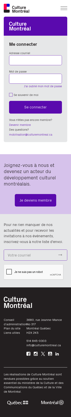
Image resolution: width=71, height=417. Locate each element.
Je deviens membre (36, 200)
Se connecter (35, 106)
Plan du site (12, 328)
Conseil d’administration (15, 321)
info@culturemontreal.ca (43, 345)
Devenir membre (20, 124)
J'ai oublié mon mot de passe (43, 86)
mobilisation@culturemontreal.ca (30, 134)
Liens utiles (12, 332)
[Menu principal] (64, 8)
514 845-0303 (36, 340)
